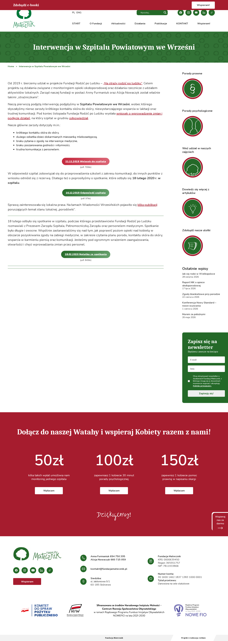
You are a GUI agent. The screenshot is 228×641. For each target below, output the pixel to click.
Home (11, 66)
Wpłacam (48, 490)
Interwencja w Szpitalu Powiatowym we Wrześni (44, 66)
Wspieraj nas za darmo (220, 520)
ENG (78, 12)
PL (73, 12)
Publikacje (161, 23)
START (76, 23)
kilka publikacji (147, 205)
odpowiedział (78, 118)
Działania (140, 23)
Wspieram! (203, 5)
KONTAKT (182, 23)
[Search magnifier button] (165, 12)
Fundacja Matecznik (114, 638)
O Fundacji (96, 23)
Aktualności (118, 23)
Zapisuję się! (206, 393)
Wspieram (27, 581)
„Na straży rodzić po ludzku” (122, 83)
